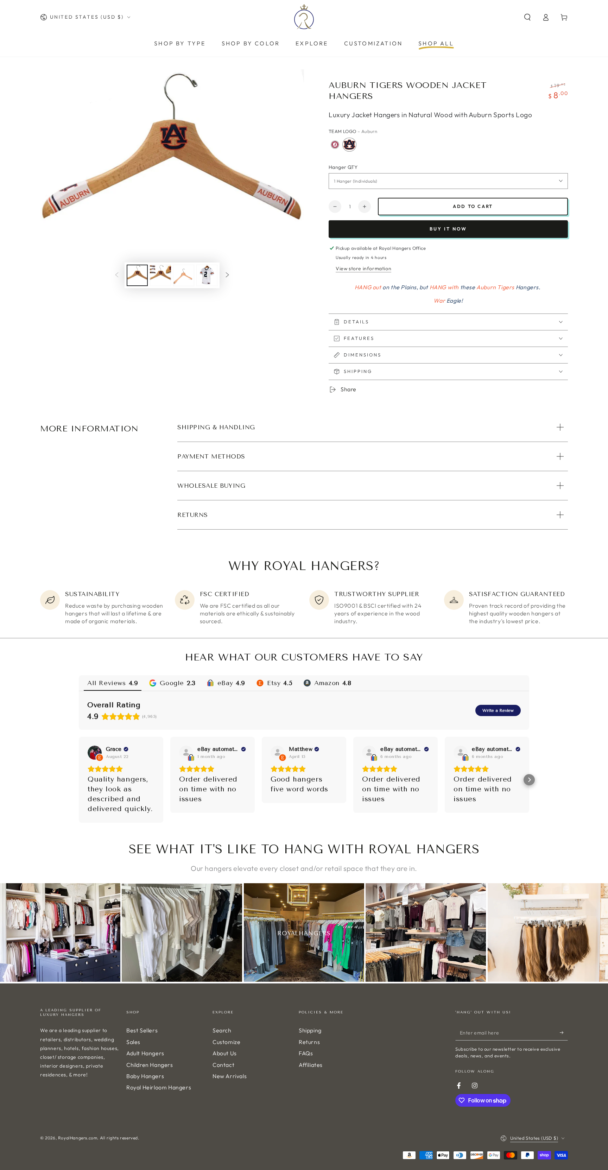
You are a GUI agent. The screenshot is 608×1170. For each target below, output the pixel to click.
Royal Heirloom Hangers (158, 1087)
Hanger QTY (343, 167)
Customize (226, 1041)
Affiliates (311, 1064)
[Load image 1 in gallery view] (137, 275)
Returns (309, 1041)
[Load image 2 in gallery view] (160, 275)
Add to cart (473, 206)
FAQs (306, 1053)
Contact (223, 1064)
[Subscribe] (564, 1032)
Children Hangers (149, 1064)
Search (222, 1030)
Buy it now (448, 229)
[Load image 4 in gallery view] (206, 275)
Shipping (310, 1030)
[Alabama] (335, 144)
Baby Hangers (145, 1076)
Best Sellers (142, 1030)
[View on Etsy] (95, 753)
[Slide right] (227, 275)
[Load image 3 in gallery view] (183, 275)
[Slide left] (117, 275)
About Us (225, 1053)
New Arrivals (230, 1076)
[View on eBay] (186, 753)
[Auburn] (349, 144)
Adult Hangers (145, 1053)
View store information (363, 268)
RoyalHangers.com (77, 1137)
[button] (527, 17)
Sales (133, 1041)
